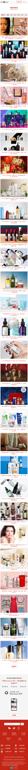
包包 (26, 15)
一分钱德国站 (7, 748)
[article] (14, 26)
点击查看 (14, 715)
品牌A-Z (3, 15)
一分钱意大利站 (7, 751)
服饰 (19, 15)
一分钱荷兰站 (21, 751)
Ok (11, 767)
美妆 (15, 15)
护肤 (11, 15)
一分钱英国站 (7, 745)
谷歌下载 (15, 686)
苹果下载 (6, 686)
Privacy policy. (15, 765)
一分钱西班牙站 (21, 748)
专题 (8, 15)
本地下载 (24, 686)
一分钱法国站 (21, 745)
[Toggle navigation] (25, 2)
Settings (15, 767)
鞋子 (22, 15)
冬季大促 (19, 2)
